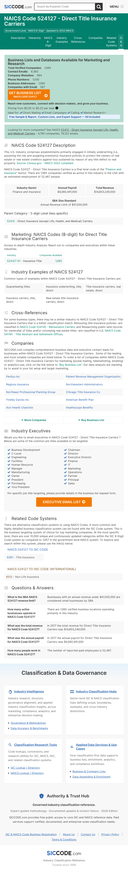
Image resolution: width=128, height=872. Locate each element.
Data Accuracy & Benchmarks (29, 728)
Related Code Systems (111, 41)
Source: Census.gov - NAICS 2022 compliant (45, 163)
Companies (95, 37)
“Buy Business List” (70, 364)
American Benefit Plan (80, 399)
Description (18, 37)
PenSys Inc (13, 376)
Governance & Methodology (28, 723)
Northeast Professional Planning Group (30, 392)
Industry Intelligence (29, 691)
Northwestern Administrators (84, 384)
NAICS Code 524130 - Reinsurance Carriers (47, 327)
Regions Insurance (17, 384)
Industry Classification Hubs (96, 691)
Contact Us (88, 834)
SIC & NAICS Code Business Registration (31, 834)
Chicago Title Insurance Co (83, 392)
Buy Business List (92, 420)
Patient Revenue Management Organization (93, 376)
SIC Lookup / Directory (25, 767)
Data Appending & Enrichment (91, 776)
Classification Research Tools (35, 745)
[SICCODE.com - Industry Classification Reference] (64, 853)
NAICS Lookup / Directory (27, 773)
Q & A (121, 41)
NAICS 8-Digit (48, 41)
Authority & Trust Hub (68, 796)
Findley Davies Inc (17, 399)
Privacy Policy (110, 834)
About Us (69, 834)
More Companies (35, 420)
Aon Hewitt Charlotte (19, 407)
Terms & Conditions (64, 839)
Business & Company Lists (89, 771)
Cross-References (78, 39)
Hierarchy (35, 37)
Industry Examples (62, 39)
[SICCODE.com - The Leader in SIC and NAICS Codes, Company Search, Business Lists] (18, 6)
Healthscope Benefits (79, 407)
